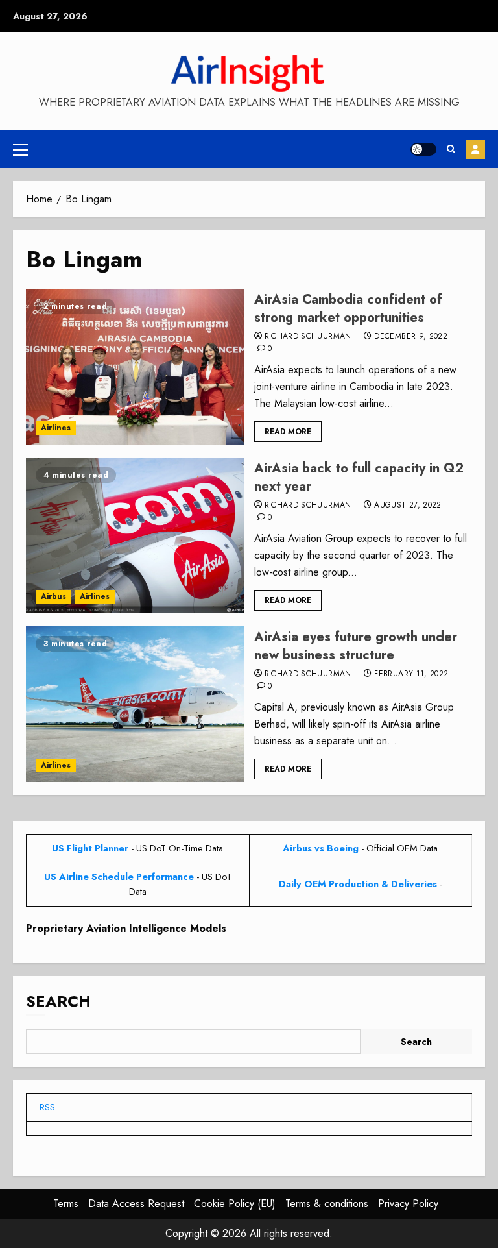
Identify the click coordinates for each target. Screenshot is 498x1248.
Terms (65, 1203)
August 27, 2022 (407, 505)
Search (58, 1001)
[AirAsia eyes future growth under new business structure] (135, 704)
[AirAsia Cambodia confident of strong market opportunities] (135, 367)
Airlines (56, 428)
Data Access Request (136, 1203)
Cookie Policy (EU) (235, 1203)
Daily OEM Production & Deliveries (358, 883)
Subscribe (475, 149)
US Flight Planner (90, 848)
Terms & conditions (326, 1203)
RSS (47, 1107)
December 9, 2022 (410, 337)
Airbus (53, 596)
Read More (288, 431)
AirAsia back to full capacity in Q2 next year (359, 477)
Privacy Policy (408, 1203)
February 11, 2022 (411, 674)
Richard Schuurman (308, 337)
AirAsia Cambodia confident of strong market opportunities (348, 308)
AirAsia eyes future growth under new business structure (355, 646)
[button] (20, 149)
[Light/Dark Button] (423, 149)
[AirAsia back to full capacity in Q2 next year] (135, 535)
